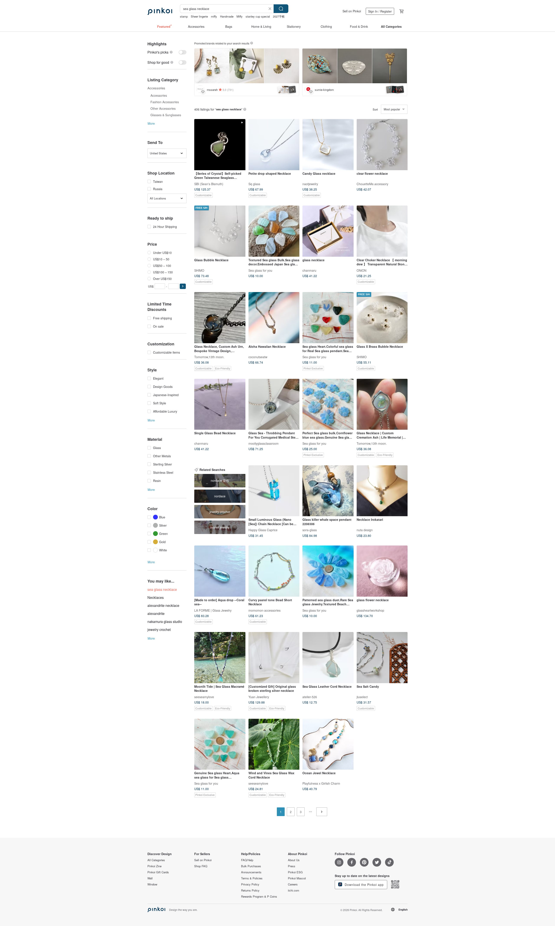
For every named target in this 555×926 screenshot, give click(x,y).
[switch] (166, 52)
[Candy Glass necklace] (328, 144)
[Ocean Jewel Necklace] (328, 744)
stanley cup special (258, 16)
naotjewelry (310, 183)
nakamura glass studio (164, 621)
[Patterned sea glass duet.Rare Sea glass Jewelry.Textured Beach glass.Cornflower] (328, 571)
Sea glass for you (260, 270)
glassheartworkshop (370, 610)
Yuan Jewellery (258, 696)
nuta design (365, 530)
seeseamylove (204, 696)
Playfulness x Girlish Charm (321, 783)
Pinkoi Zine (154, 866)
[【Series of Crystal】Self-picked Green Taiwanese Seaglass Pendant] (219, 144)
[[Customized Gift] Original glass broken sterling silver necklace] (274, 657)
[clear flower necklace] (382, 144)
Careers (293, 884)
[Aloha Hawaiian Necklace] (274, 317)
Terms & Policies (252, 878)
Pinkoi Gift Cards (158, 872)
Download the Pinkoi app (364, 884)
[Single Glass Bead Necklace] (219, 404)
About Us (294, 860)
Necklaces (155, 597)
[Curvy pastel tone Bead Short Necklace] (274, 571)
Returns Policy (250, 890)
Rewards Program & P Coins (259, 896)
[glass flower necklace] (382, 571)
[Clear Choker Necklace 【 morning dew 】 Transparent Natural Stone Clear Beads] (382, 231)
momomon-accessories (264, 610)
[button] (183, 286)
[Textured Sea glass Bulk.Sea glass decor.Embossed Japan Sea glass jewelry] (274, 231)
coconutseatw (257, 356)
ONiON (361, 270)
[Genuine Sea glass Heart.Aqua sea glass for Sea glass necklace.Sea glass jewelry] (219, 744)
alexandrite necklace (163, 605)
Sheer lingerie (199, 16)
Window (152, 884)
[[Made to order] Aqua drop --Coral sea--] (219, 571)
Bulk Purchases (251, 866)
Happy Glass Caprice (263, 530)
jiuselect (362, 696)
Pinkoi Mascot (297, 878)
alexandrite (156, 613)
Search (281, 8)
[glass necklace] (328, 231)
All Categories (156, 860)
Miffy (240, 16)
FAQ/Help (247, 860)
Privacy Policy (250, 884)
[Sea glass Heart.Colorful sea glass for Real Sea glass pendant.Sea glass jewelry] (328, 317)
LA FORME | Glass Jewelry (213, 610)
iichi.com (293, 890)
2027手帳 (279, 16)
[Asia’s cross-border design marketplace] (159, 11)
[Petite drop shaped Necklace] (274, 144)
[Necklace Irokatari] (382, 490)
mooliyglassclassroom (263, 443)
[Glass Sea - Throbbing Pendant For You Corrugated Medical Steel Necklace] (274, 404)
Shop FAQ (200, 866)
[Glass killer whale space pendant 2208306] (328, 490)
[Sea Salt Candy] (382, 657)
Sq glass (254, 183)
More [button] (151, 123)
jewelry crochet (159, 629)
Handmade (226, 16)
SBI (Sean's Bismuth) (208, 183)
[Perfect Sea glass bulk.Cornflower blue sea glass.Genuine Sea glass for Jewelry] (328, 404)
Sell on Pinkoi (352, 11)
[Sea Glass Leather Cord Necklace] (328, 657)
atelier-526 (309, 696)
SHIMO (199, 270)
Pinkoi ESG (295, 872)
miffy (214, 16)
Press (291, 866)
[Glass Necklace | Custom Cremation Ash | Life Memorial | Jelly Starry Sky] (382, 404)
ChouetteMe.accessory (372, 183)
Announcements (251, 872)
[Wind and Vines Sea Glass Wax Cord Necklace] (274, 744)
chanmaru (309, 270)
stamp (184, 16)
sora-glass (309, 530)
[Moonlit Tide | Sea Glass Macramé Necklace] (219, 657)
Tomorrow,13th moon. (209, 356)
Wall (150, 878)
